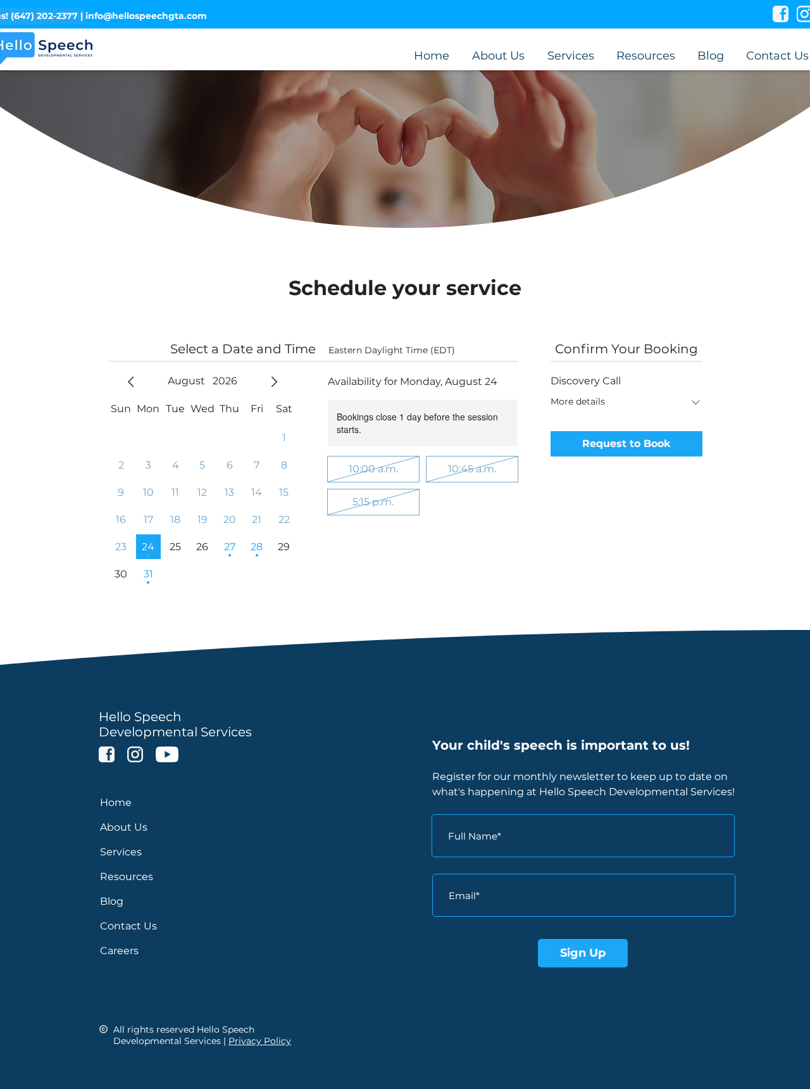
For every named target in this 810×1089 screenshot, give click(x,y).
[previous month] (131, 381)
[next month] (274, 381)
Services (121, 852)
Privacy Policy (259, 1041)
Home (116, 802)
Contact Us (128, 926)
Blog (111, 901)
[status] (391, 350)
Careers (119, 951)
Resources (126, 877)
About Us (123, 827)
